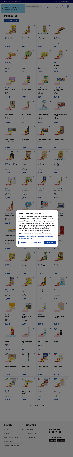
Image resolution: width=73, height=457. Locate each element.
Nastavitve (24, 243)
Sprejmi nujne (37, 243)
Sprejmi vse (50, 243)
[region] (37, 228)
